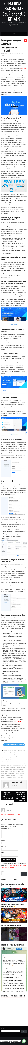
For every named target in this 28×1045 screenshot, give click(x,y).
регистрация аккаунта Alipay (12, 773)
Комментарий (6, 829)
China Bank (7, 752)
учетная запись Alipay (10, 777)
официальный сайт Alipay (16, 765)
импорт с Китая (9, 756)
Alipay (20, 750)
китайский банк (15, 763)
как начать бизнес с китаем (11, 757)
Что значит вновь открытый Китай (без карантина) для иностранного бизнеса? (20, 796)
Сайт (2, 852)
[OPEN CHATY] (24, 1041)
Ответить (25, 809)
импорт (3, 756)
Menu (14, 34)
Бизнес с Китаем (12, 750)
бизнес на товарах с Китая (7, 754)
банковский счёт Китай (20, 752)
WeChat (23, 68)
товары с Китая (14, 775)
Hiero (11, 1042)
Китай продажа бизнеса (14, 761)
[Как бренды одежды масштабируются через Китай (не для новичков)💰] (14, 915)
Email (3, 846)
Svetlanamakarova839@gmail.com (10, 814)
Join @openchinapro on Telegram (14, 744)
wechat (12, 752)
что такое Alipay (20, 777)
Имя (3, 840)
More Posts (14, 785)
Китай (6, 761)
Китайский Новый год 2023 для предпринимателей (8, 795)
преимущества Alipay (11, 769)
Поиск (2, 871)
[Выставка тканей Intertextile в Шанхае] (14, 934)
